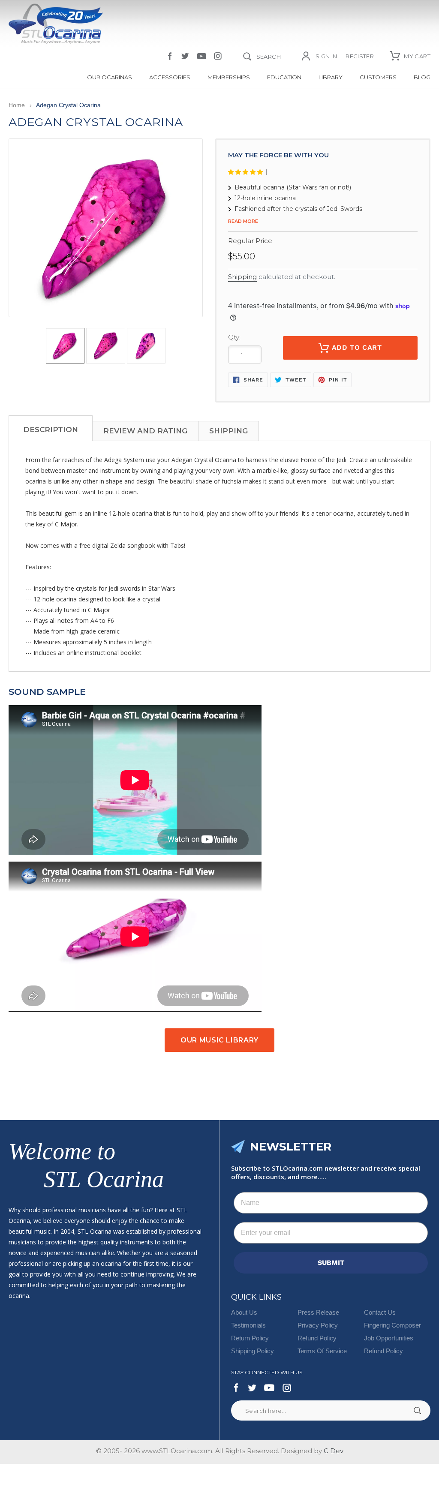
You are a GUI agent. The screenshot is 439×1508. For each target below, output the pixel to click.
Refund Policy (317, 1338)
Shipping (242, 277)
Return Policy (250, 1338)
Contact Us (380, 1312)
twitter (184, 56)
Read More (243, 221)
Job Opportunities (388, 1338)
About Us (244, 1312)
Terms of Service (322, 1351)
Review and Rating (145, 431)
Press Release (318, 1312)
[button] (247, 172)
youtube (201, 56)
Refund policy (383, 1351)
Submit (417, 1410)
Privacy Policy (318, 1325)
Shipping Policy (252, 1351)
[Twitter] (252, 1387)
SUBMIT (331, 1263)
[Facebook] (236, 1387)
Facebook (169, 56)
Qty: (234, 337)
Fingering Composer (392, 1325)
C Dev (333, 1451)
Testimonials (248, 1325)
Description (50, 429)
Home (17, 105)
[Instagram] (287, 1387)
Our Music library (219, 1040)
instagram (218, 56)
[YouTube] (269, 1387)
